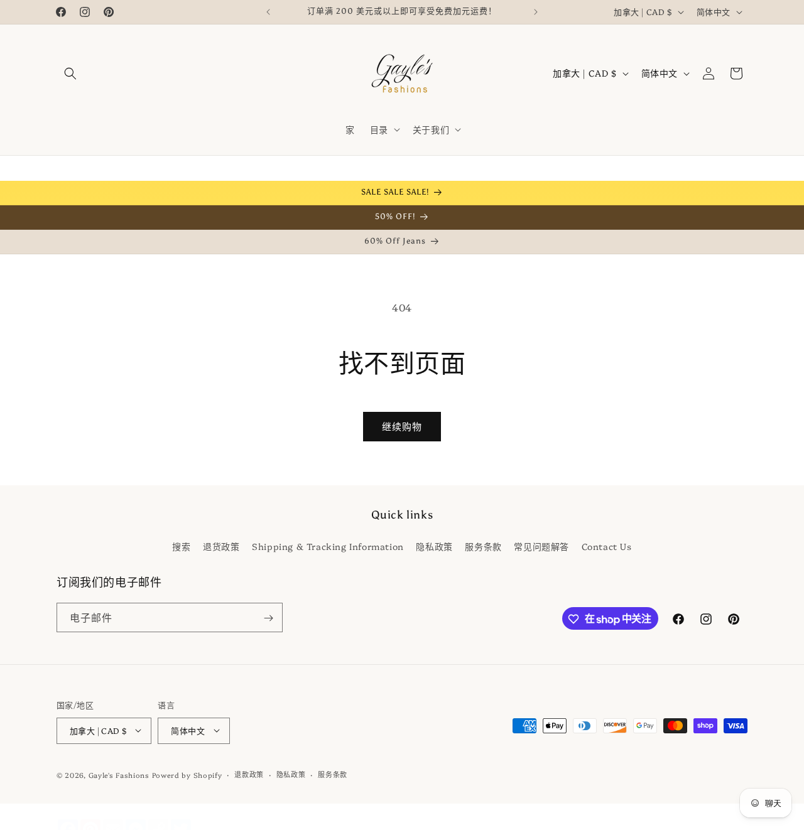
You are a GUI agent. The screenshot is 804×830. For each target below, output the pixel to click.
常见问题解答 (541, 545)
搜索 (181, 545)
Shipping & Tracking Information (328, 545)
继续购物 (402, 426)
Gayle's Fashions (119, 774)
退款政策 (249, 774)
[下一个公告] (536, 12)
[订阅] (268, 618)
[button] (70, 73)
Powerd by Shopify (187, 774)
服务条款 (483, 545)
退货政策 (221, 545)
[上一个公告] (268, 12)
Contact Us (607, 545)
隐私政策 (434, 545)
